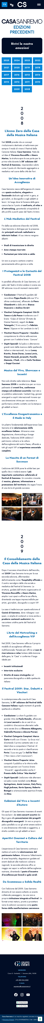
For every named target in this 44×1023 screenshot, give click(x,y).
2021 (6, 67)
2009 (17, 89)
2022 (37, 60)
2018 (37, 67)
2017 (6, 74)
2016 (16, 74)
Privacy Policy (23, 1002)
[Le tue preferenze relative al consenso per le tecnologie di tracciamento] (40, 1019)
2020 (17, 67)
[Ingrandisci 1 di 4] (18, 496)
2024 (17, 60)
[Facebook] (16, 995)
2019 (27, 67)
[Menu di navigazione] (39, 5)
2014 (37, 74)
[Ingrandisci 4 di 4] (39, 510)
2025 (6, 60)
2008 (27, 89)
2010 (37, 82)
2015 (27, 74)
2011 (27, 82)
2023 (27, 60)
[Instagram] (22, 995)
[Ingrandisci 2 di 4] (39, 496)
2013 (6, 82)
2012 (16, 82)
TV (4, 4)
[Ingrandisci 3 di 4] (18, 510)
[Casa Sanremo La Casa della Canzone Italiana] (22, 4)
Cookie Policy (23, 1006)
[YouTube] (28, 995)
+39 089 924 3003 (22, 980)
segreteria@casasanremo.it (22, 986)
